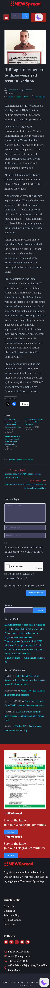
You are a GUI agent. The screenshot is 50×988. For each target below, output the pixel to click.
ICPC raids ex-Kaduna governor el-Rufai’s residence (34, 422)
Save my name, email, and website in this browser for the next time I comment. (23, 552)
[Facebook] (6, 942)
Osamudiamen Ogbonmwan (20, 90)
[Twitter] (11, 942)
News (25, 97)
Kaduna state (27, 460)
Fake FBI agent (15, 460)
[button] (6, 17)
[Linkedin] (27, 942)
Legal (18, 97)
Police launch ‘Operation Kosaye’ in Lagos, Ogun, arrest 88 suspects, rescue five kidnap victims (24, 680)
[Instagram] (17, 942)
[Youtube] (22, 942)
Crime (10, 97)
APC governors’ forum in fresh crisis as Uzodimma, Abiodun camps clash (24, 715)
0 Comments (39, 97)
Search (8, 605)
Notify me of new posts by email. (26, 585)
